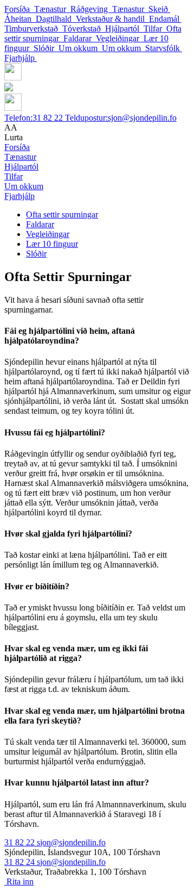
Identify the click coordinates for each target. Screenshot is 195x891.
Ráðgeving (91, 9)
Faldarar (79, 38)
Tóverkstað (83, 28)
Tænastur (52, 9)
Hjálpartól (124, 28)
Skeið (159, 9)
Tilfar (155, 28)
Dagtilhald (56, 18)
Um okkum (80, 48)
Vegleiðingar (120, 38)
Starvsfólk (163, 48)
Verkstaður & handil (112, 18)
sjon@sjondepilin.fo (121, 117)
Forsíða (19, 9)
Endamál (165, 18)
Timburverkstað (33, 28)
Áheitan (20, 18)
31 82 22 (34, 117)
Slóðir (46, 48)
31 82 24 (20, 862)
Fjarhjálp (20, 58)
